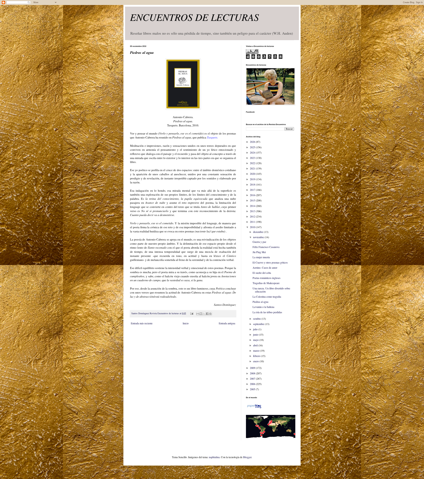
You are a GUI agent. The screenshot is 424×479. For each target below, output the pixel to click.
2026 (253, 141)
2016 (253, 195)
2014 (253, 206)
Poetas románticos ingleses (266, 278)
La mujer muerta (261, 257)
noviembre (259, 237)
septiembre (259, 324)
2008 (253, 373)
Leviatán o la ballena (263, 307)
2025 (253, 147)
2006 (253, 384)
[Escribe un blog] (201, 313)
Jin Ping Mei (259, 252)
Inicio (186, 323)
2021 (253, 168)
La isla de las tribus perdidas (267, 312)
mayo (256, 340)
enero (256, 361)
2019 (253, 179)
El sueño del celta (262, 272)
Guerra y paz (259, 241)
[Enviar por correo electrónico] (197, 313)
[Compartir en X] (204, 313)
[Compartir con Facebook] (207, 313)
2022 (253, 163)
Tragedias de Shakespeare (266, 283)
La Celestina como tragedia (267, 296)
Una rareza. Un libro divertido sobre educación (271, 290)
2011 (253, 221)
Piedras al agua (260, 301)
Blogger (247, 457)
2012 (253, 216)
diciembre (258, 232)
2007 (253, 378)
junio (256, 334)
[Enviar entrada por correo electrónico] (191, 313)
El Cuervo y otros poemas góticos (270, 262)
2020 (253, 173)
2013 (253, 211)
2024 (253, 152)
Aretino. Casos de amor (265, 267)
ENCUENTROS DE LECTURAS (194, 17)
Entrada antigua (227, 323)
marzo (256, 350)
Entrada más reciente (142, 323)
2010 (253, 227)
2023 (253, 158)
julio (255, 329)
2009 (253, 368)
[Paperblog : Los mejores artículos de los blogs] (254, 408)
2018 (253, 184)
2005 (253, 389)
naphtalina (214, 457)
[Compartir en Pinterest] (210, 313)
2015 (253, 200)
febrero (257, 356)
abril (255, 345)
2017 (253, 189)
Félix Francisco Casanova (266, 247)
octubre (257, 318)
